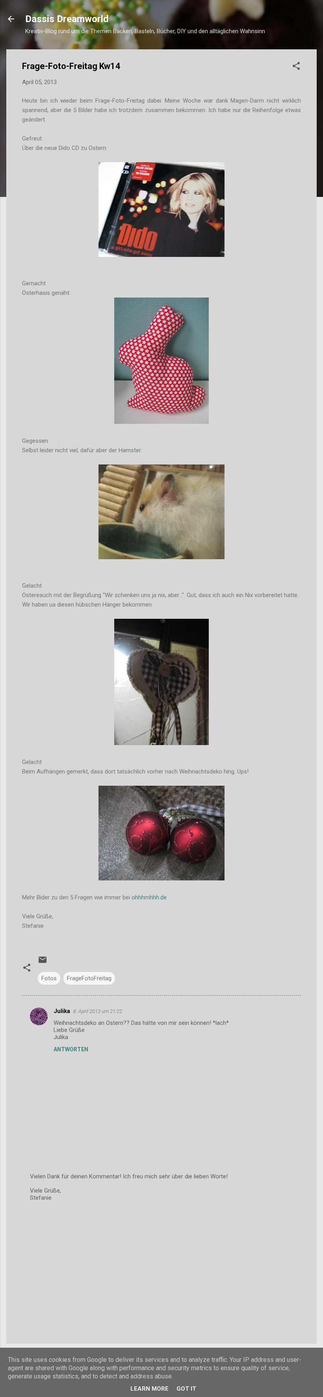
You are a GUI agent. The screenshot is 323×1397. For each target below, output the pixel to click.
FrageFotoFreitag (89, 978)
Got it (186, 1388)
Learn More (149, 1388)
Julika (62, 1011)
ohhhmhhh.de (149, 897)
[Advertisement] (161, 1270)
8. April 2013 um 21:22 (97, 1011)
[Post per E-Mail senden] (42, 962)
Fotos (49, 978)
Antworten (71, 1049)
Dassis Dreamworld (67, 18)
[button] (296, 67)
